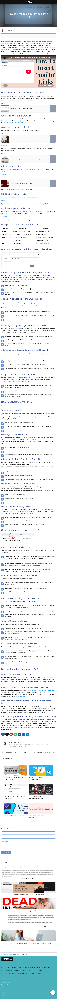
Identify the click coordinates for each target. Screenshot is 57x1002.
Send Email (4, 145)
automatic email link (7, 49)
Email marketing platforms (13, 632)
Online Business (5, 984)
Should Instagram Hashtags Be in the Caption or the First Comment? (23, 973)
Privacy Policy (4, 996)
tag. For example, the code (40, 691)
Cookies (3, 994)
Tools (2, 988)
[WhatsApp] (15, 734)
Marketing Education (5, 982)
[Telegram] (27, 734)
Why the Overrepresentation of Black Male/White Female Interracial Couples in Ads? (27, 967)
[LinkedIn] (23, 734)
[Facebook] (3, 734)
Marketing (3, 981)
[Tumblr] (19, 734)
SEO (2, 986)
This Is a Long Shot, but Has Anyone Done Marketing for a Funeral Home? (24, 970)
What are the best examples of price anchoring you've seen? (14, 753)
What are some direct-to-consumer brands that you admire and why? (43, 753)
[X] (7, 734)
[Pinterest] (11, 734)
